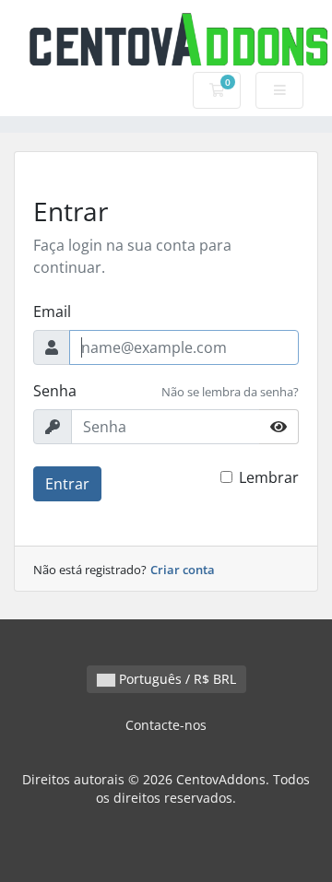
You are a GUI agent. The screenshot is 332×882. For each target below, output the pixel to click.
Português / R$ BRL (175, 679)
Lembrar (269, 477)
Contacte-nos (166, 725)
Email (52, 311)
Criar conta (182, 569)
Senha (55, 391)
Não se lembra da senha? (230, 391)
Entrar (67, 484)
